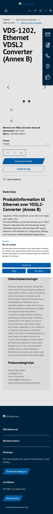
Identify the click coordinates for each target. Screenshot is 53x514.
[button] (7, 241)
